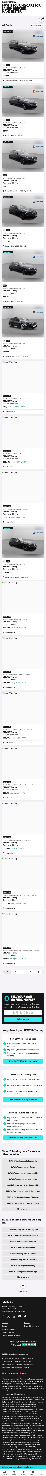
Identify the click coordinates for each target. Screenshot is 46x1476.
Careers (27, 1323)
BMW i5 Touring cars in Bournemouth (23, 1236)
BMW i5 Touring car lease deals (23, 1138)
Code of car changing (22, 1367)
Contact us (5, 1326)
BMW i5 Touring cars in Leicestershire (23, 1173)
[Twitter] (8, 1317)
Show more (22, 1209)
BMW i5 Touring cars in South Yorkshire (23, 1197)
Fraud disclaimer (7, 1361)
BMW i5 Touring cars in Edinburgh (23, 1272)
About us (5, 1323)
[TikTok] (25, 1317)
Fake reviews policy (8, 1364)
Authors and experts (8, 1329)
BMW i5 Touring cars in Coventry (23, 1260)
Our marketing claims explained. (14, 1394)
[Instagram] (14, 1317)
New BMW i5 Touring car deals (23, 1061)
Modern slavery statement (24, 1364)
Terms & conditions (8, 1358)
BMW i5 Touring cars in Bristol (23, 1248)
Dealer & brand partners (32, 1326)
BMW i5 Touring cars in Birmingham (23, 1229)
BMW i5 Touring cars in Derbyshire (23, 1161)
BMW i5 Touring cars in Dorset (23, 1167)
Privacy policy (27, 1361)
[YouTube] (19, 1317)
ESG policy (17, 1361)
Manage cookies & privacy (24, 1358)
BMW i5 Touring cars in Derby (23, 1266)
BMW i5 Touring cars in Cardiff (23, 1254)
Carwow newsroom (8, 1332)
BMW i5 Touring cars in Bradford (23, 1242)
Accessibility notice (8, 1367)
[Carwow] (9, 2)
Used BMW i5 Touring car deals (23, 1099)
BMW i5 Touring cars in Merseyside (23, 1179)
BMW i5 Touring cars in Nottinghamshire (23, 1185)
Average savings (7, 1397)
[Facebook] (3, 1317)
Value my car (23, 1019)
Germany (14, 1373)
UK (6, 1373)
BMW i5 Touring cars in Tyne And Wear (23, 1203)
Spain (24, 1373)
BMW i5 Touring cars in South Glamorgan (23, 1191)
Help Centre (7, 1302)
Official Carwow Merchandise (11, 1336)
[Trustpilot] (23, 1344)
